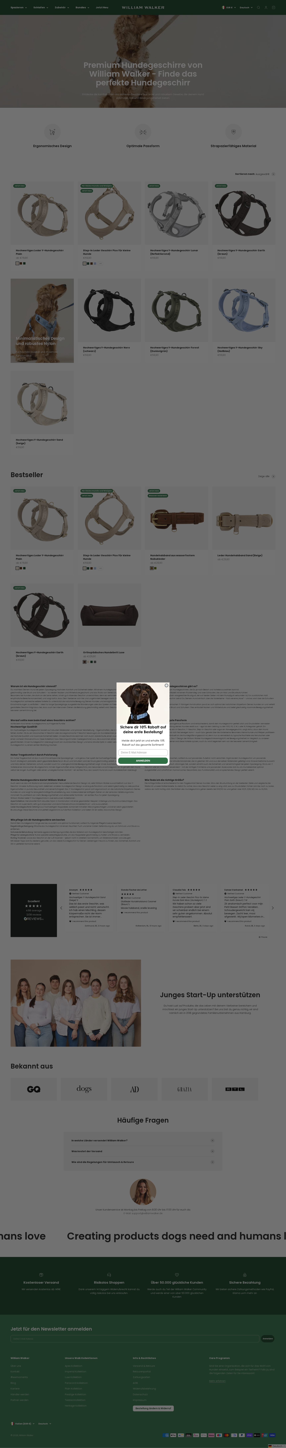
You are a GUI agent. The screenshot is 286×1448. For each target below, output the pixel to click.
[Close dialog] (166, 685)
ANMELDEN (143, 760)
